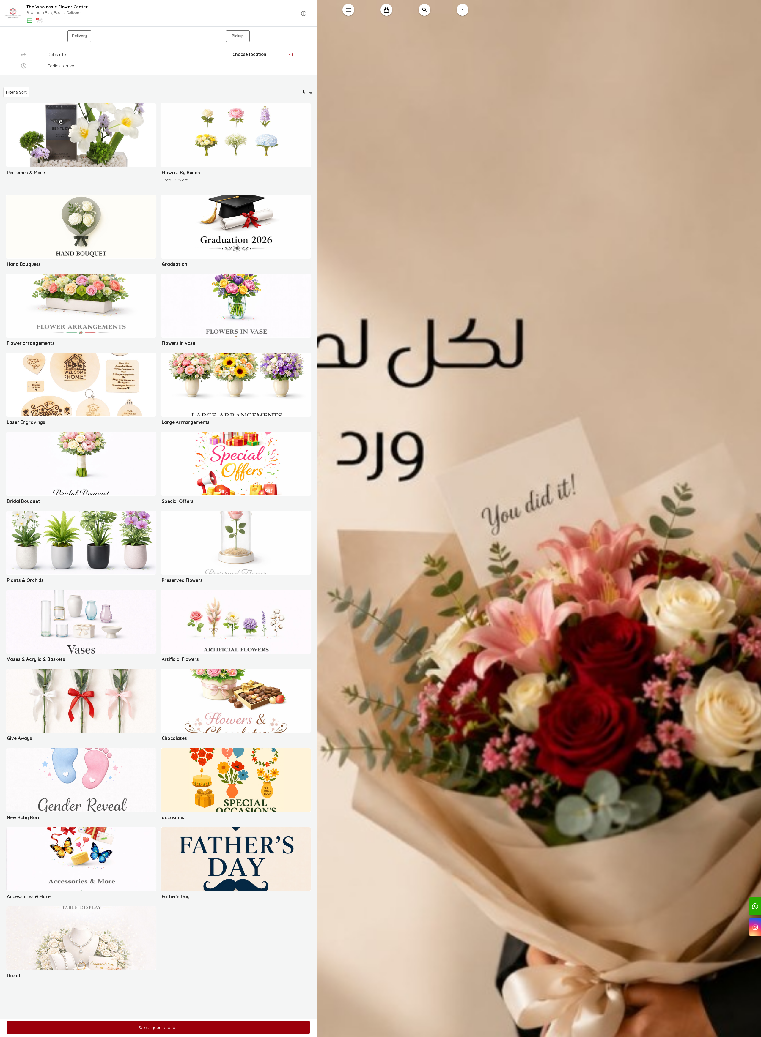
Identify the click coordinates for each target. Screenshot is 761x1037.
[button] (158, 13)
